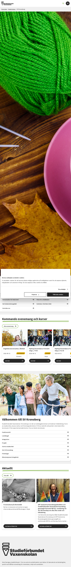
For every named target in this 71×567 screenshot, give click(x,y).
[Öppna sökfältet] (63, 3)
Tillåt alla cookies (58, 294)
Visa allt (6, 475)
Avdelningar (11, 9)
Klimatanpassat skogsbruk (10, 457)
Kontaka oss (6, 308)
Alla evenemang (8, 326)
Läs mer (7, 361)
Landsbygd (5, 436)
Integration (5, 439)
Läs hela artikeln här (11, 526)
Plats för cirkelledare (43, 299)
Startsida (4, 9)
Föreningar (5, 453)
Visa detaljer (62, 289)
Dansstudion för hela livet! (11, 299)
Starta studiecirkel (8, 446)
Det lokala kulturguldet (10, 304)
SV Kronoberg (21, 9)
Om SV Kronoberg (7, 450)
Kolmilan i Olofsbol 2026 (44, 304)
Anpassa (34, 294)
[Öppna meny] (68, 3)
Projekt (4, 443)
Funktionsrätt (6, 432)
